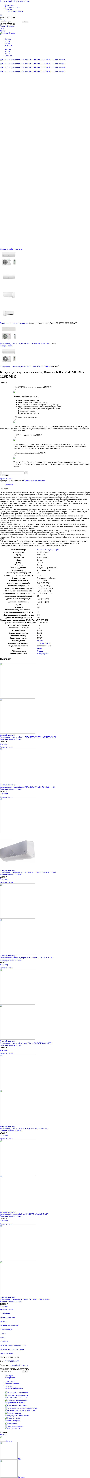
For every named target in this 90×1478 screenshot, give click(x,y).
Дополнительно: (6, 429)
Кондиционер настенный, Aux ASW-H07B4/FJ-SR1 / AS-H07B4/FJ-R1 (28, 737)
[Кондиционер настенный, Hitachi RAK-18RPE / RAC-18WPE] (17, 1260)
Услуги (3, 1333)
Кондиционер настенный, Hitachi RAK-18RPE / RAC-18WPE (24, 1299)
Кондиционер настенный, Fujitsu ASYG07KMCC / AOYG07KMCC (27, 958)
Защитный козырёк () (51, 424)
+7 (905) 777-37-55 (11, 1361)
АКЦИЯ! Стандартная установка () (37, 400)
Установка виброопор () (49, 442)
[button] (4, 744)
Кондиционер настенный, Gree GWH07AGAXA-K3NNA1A (24, 1214)
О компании (5, 1313)
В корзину (4, 475)
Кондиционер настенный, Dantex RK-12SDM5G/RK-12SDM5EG (26, 366)
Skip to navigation (7, 1)
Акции (3, 1337)
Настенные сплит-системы (18, 323)
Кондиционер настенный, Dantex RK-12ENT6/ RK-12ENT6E (24, 344)
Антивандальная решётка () (51, 459)
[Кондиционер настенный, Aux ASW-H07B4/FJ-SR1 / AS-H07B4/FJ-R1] (17, 697)
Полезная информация (9, 1325)
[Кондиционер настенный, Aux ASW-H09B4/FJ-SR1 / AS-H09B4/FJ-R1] (17, 833)
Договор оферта (6, 1353)
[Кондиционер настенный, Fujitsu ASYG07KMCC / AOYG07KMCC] (17, 918)
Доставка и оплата (7, 1317)
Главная (3, 323)
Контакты (4, 1341)
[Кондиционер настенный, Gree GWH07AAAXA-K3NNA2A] (17, 1089)
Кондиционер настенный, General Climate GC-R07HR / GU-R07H (26, 1043)
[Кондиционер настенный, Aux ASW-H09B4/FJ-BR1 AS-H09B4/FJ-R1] (17, 783)
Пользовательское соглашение (12, 1349)
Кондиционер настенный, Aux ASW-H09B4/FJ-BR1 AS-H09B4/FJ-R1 (27, 787)
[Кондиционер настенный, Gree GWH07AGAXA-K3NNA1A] (17, 1174)
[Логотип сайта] (3, 19)
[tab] (9, 485)
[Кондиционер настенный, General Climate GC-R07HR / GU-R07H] (17, 1003)
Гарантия (3, 1321)
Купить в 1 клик (6, 479)
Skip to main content (21, 1)
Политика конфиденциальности (13, 1345)
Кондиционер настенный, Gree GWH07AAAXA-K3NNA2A (24, 1129)
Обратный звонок (7, 26)
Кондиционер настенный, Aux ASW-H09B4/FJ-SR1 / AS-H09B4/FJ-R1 (28, 872)
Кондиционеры (6, 1329)
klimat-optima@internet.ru (18, 1365)
